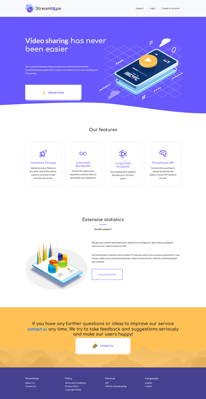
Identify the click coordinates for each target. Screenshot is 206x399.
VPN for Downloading (115, 386)
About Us (29, 382)
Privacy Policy (72, 386)
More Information (107, 274)
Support (139, 8)
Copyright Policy (73, 389)
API (107, 382)
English (148, 382)
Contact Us (106, 345)
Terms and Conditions (75, 382)
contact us (37, 328)
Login (152, 8)
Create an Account (171, 8)
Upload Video (55, 92)
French (148, 386)
